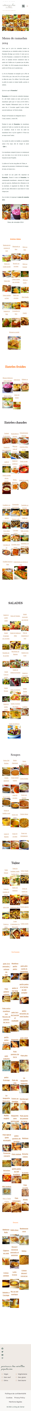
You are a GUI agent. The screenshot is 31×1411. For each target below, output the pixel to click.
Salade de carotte (23, 480)
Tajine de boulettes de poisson (6, 891)
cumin (6, 620)
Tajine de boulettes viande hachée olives (15, 871)
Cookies (9, 1398)
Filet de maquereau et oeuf (25, 635)
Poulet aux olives (15, 907)
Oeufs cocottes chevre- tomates (7, 478)
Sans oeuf (7, 1377)
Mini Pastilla (25, 297)
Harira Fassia (6, 797)
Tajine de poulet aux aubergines (24, 891)
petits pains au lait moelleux (16, 1171)
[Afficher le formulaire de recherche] (23, 6)
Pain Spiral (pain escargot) (7, 1137)
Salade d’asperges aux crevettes (5, 635)
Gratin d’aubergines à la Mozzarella (15, 924)
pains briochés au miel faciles (24, 1013)
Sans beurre (22, 1380)
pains (16, 1136)
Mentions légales (15, 1402)
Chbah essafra (24, 923)
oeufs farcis (17, 379)
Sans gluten (22, 1377)
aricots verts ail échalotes (14, 449)
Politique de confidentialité (15, 1393)
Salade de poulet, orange (6, 706)
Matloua (25, 1138)
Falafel (25, 313)
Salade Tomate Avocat (25, 691)
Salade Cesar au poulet (6, 674)
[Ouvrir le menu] (27, 6)
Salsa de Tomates (15, 616)
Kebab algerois (24, 907)
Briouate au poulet (14, 332)
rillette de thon (8, 396)
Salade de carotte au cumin (14, 463)
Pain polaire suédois (6, 991)
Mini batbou (6, 1186)
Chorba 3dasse (24, 814)
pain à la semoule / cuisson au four (6, 969)
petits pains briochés (6, 1040)
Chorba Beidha (24, 778)
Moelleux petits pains (15, 966)
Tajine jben (7, 281)
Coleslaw (24, 707)
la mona (25, 1173)
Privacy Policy (19, 1398)
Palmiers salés (16, 519)
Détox (6, 1380)
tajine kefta (6, 907)
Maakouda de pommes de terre (6, 248)
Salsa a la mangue (15, 690)
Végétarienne (22, 1374)
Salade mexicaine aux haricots (25, 617)
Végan (6, 1374)
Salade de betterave (14, 724)
